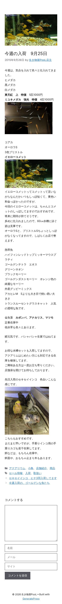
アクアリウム (17, 468)
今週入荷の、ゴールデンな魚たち (29, 483)
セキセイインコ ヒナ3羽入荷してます (33, 478)
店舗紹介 (41, 468)
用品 (52, 468)
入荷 (28, 473)
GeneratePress (31, 598)
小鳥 (30, 468)
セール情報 (16, 473)
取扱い (37, 473)
